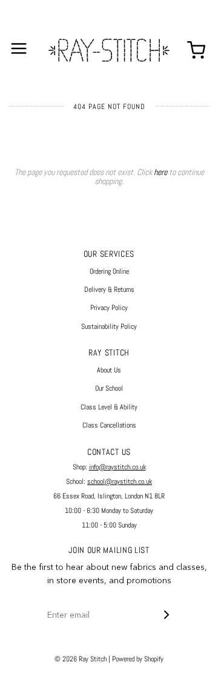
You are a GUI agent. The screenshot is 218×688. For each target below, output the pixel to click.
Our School (109, 388)
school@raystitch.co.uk (119, 481)
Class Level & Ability (109, 407)
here (160, 172)
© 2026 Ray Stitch (80, 659)
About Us (109, 370)
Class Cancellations (109, 425)
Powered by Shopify (138, 659)
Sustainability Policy (109, 326)
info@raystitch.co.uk (117, 467)
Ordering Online (109, 271)
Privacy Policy (109, 308)
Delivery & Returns (109, 289)
